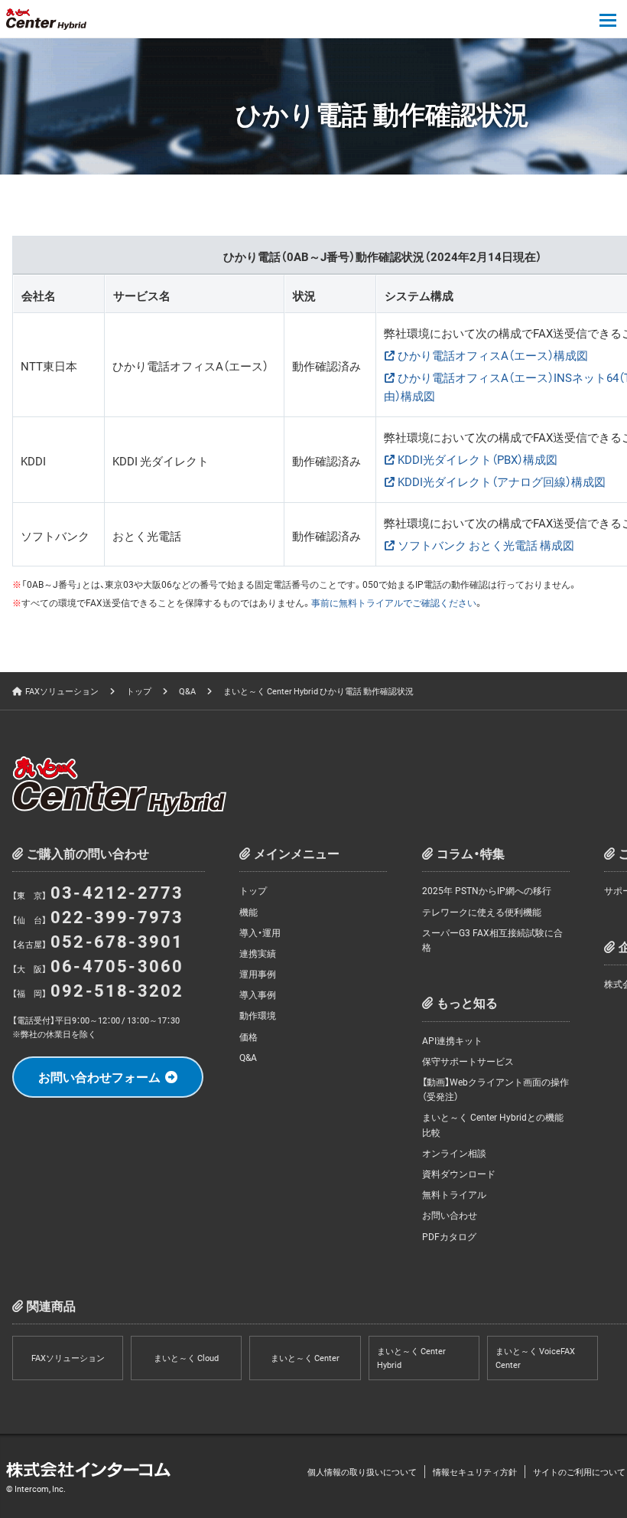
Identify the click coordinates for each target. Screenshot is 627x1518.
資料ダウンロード (458, 1173)
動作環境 (257, 1015)
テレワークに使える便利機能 (481, 912)
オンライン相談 (454, 1153)
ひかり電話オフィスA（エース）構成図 (493, 355)
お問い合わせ (449, 1215)
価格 (248, 1036)
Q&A (187, 690)
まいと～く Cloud (186, 1357)
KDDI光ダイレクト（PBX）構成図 (477, 459)
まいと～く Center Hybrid (411, 1357)
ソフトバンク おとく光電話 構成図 (486, 545)
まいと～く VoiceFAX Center (535, 1357)
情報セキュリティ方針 (475, 1471)
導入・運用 (260, 932)
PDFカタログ (449, 1236)
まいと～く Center (305, 1357)
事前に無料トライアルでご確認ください (393, 602)
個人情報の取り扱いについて (362, 1471)
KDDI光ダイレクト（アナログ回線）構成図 (502, 481)
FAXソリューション (62, 690)
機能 (248, 912)
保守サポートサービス (468, 1061)
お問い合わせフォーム (99, 1076)
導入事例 (257, 994)
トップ (138, 690)
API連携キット (452, 1040)
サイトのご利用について (579, 1471)
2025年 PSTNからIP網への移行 (486, 890)
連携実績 (257, 953)
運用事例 (257, 974)
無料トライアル (454, 1194)
